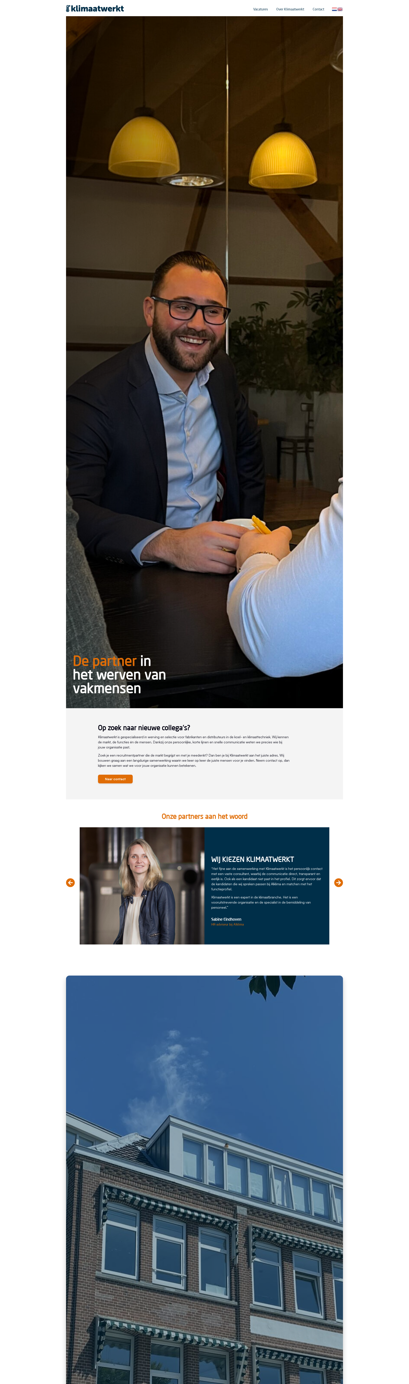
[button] (70, 882)
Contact (318, 9)
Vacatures (260, 9)
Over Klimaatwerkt (290, 9)
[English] (340, 9)
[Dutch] (334, 9)
